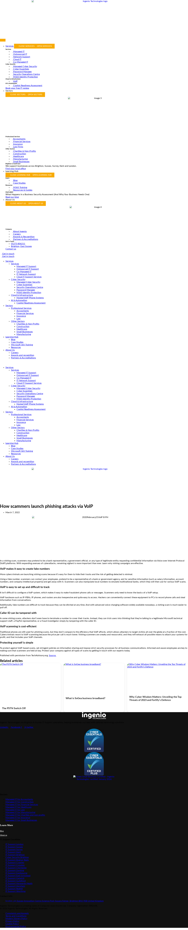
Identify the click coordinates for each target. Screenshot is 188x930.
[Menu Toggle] (3, 40)
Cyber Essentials (24, 285)
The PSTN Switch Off (14, 708)
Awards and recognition (22, 355)
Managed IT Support (26, 266)
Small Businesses (25, 332)
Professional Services (21, 308)
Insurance (21, 316)
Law (19, 319)
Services (9, 261)
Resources (16, 347)
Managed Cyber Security (28, 282)
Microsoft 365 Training (22, 345)
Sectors (9, 305)
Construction (23, 326)
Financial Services (25, 313)
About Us (10, 350)
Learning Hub (12, 337)
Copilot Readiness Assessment (31, 303)
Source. (52, 655)
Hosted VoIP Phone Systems (30, 298)
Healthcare (22, 329)
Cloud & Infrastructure (22, 295)
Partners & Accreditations (23, 358)
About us (3, 835)
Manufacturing (24, 334)
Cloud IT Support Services (29, 277)
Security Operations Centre (30, 287)
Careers (14, 353)
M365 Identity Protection (29, 292)
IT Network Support (26, 274)
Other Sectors (18, 321)
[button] (94, 362)
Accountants (23, 311)
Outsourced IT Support (28, 269)
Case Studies (17, 342)
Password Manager (26, 290)
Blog (13, 339)
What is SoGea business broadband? (85, 698)
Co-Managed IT (24, 272)
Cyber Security (18, 279)
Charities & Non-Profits (28, 324)
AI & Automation (19, 300)
